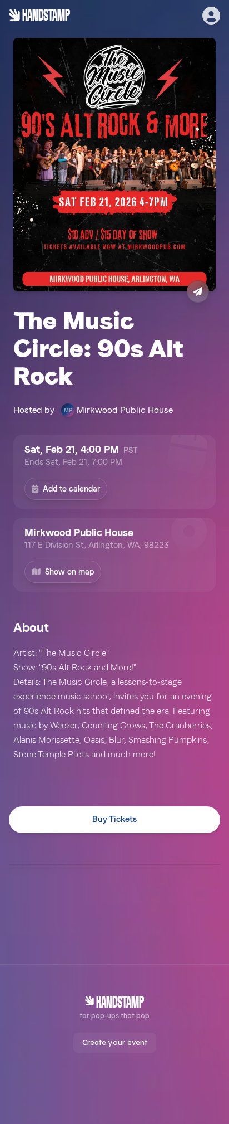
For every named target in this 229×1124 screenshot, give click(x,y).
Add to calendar (71, 488)
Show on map (69, 571)
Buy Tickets (114, 819)
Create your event (114, 1042)
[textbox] (114, 704)
